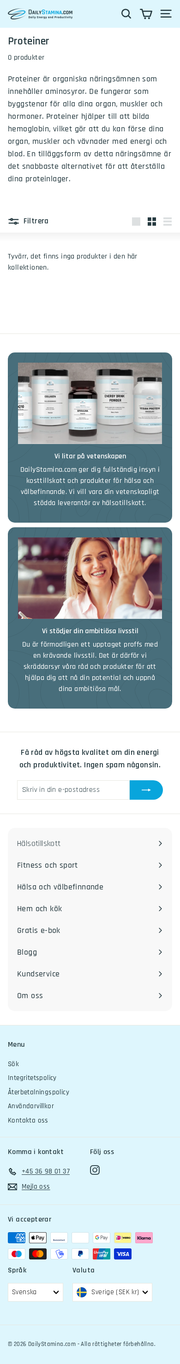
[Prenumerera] (146, 790)
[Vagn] (146, 14)
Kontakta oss (28, 1120)
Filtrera (35, 221)
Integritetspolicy (32, 1078)
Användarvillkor (31, 1106)
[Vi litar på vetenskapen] (90, 403)
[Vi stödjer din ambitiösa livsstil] (90, 578)
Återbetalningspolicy (38, 1092)
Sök (13, 1064)
